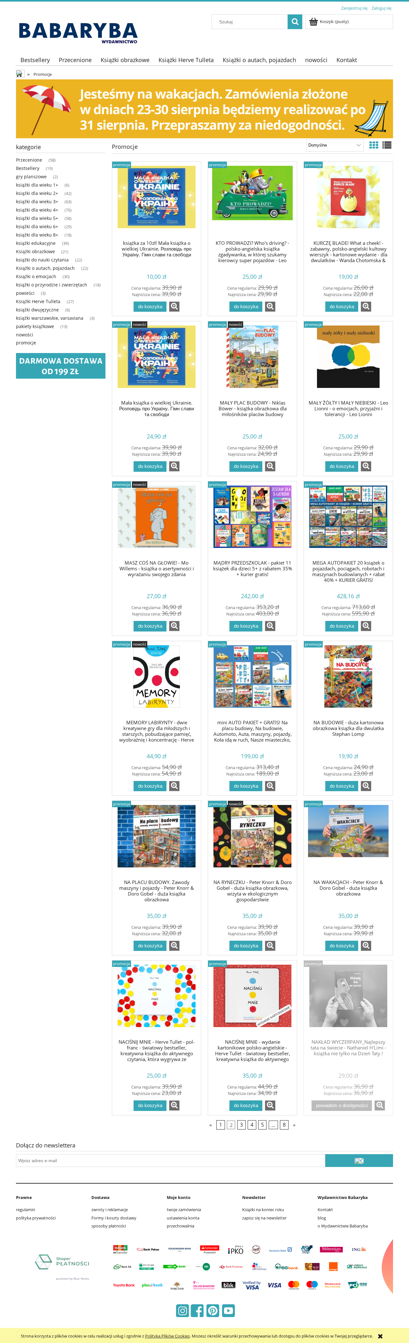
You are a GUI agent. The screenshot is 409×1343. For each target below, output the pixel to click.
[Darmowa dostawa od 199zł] (60, 365)
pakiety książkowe (35, 326)
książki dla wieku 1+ (37, 185)
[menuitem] (35, 60)
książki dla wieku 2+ (37, 193)
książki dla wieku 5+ (37, 218)
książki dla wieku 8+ (37, 235)
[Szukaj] (295, 21)
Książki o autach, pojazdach (45, 268)
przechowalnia (180, 1226)
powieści (25, 293)
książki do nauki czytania (42, 260)
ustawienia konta (183, 1218)
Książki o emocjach (36, 276)
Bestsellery (27, 168)
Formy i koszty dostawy (113, 1218)
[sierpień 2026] (204, 108)
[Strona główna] (81, 29)
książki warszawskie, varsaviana (49, 318)
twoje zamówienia (184, 1209)
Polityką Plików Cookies (167, 1336)
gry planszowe (31, 176)
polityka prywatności (36, 1218)
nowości (24, 335)
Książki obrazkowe (35, 251)
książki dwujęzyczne (37, 310)
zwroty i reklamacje (109, 1209)
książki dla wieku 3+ (37, 201)
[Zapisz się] (359, 1160)
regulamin (25, 1209)
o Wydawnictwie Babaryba (343, 1226)
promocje (26, 343)
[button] (174, 307)
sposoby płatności (108, 1226)
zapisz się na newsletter (264, 1218)
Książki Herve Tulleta (38, 301)
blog (322, 1218)
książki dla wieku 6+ (37, 226)
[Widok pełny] (386, 145)
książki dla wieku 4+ (37, 210)
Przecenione (29, 160)
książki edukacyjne (36, 243)
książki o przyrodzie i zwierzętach (51, 285)
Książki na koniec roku (263, 1209)
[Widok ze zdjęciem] (373, 145)
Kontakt (325, 1209)
